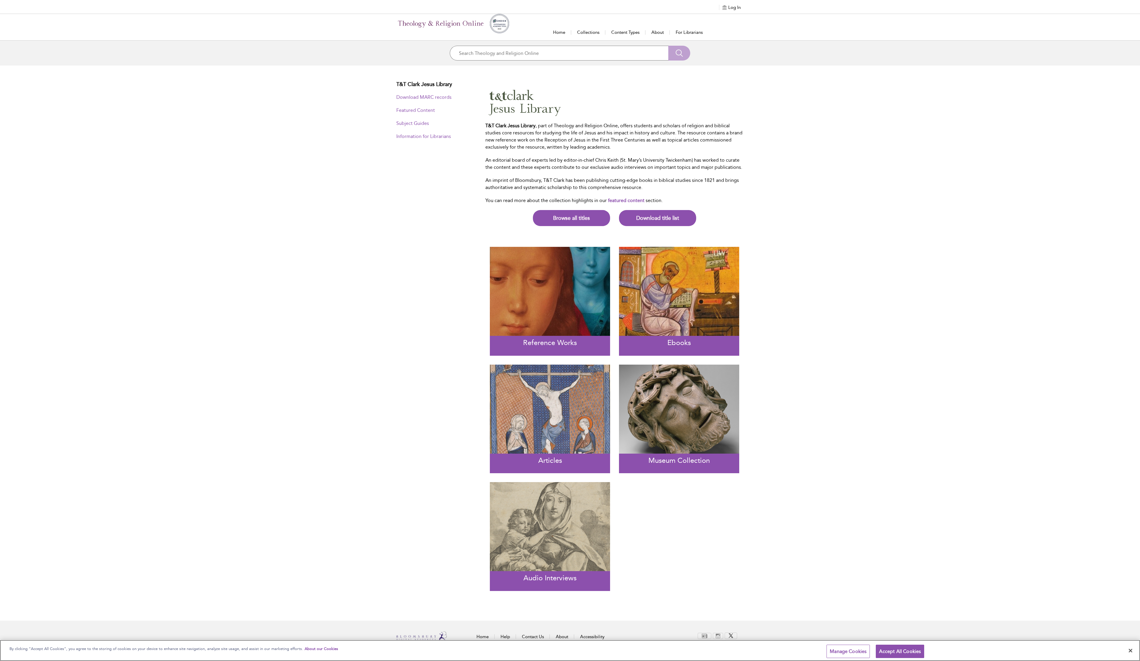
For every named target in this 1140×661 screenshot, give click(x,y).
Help (505, 636)
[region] (570, 650)
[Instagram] (718, 635)
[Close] (1130, 650)
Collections (588, 32)
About (657, 32)
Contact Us (533, 636)
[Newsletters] (704, 635)
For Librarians (689, 32)
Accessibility (592, 636)
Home (559, 32)
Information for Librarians (423, 136)
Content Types (625, 32)
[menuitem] (704, 636)
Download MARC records (424, 97)
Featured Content (415, 110)
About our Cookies (321, 648)
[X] (731, 635)
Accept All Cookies (900, 651)
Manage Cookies (848, 651)
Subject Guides (412, 123)
